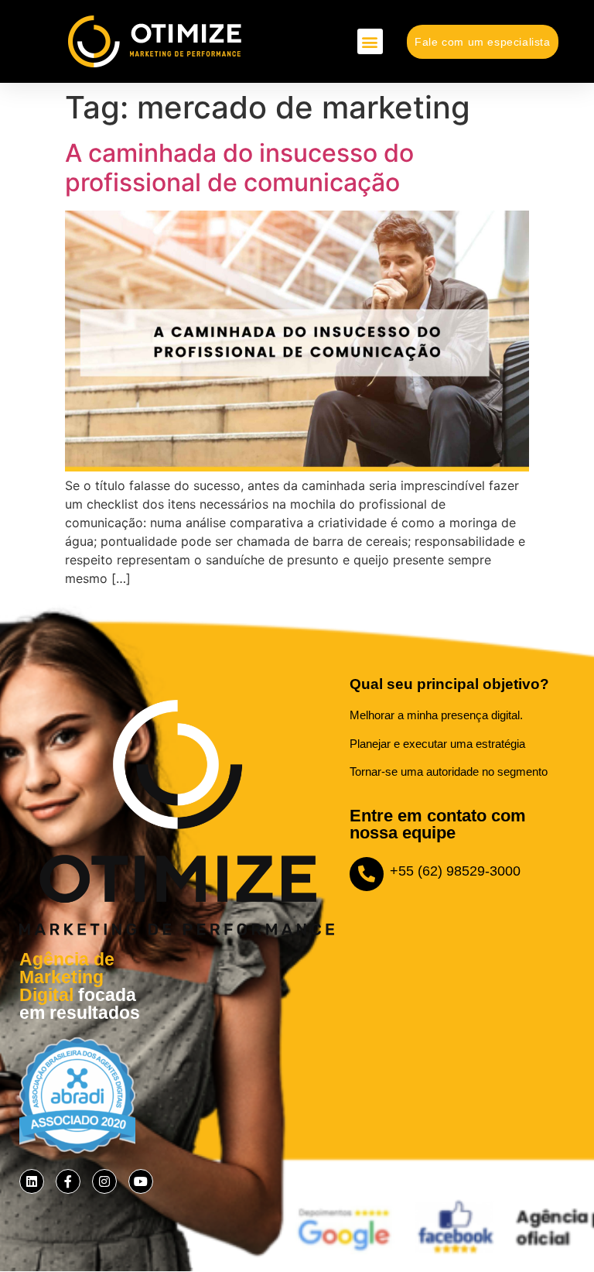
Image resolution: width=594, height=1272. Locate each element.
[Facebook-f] (68, 1181)
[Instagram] (104, 1181)
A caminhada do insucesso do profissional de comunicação (239, 167)
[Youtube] (140, 1181)
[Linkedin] (31, 1181)
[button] (370, 41)
